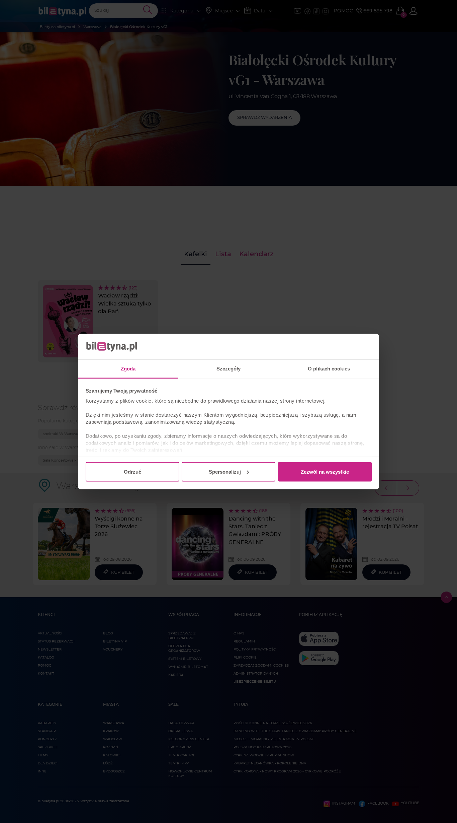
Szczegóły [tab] (228, 368)
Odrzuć (132, 471)
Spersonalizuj (225, 471)
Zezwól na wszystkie (325, 471)
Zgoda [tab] (128, 368)
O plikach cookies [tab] (329, 368)
